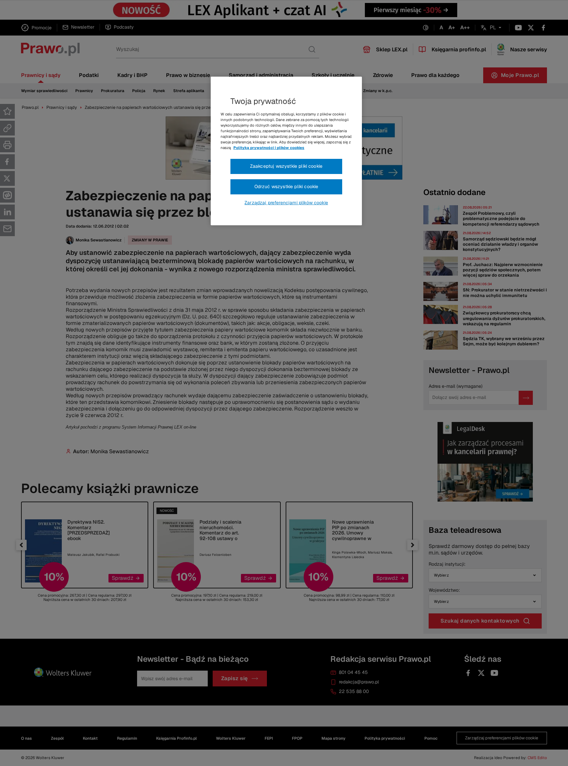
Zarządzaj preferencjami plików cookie (286, 203)
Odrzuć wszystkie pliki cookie (286, 186)
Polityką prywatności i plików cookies (268, 147)
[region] (286, 151)
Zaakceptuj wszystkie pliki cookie (286, 166)
